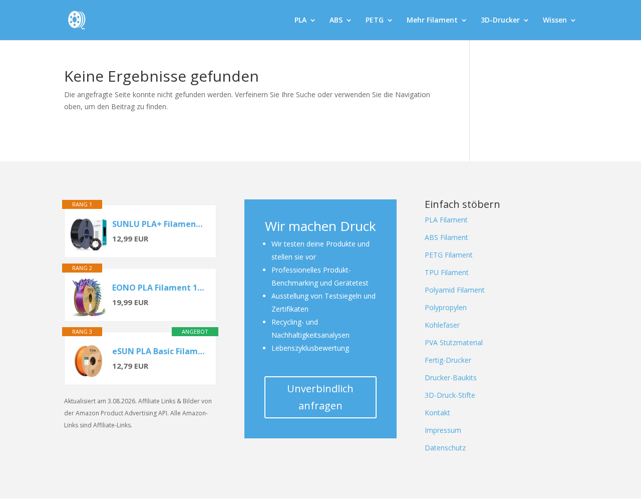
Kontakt (437, 412)
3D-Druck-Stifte (450, 395)
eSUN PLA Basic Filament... (159, 351)
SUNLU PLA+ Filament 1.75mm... (159, 224)
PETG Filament (449, 255)
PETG (375, 21)
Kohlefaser (442, 325)
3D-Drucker (500, 21)
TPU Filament (447, 272)
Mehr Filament (432, 21)
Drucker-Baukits (451, 377)
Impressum (443, 430)
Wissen (555, 21)
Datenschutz (445, 447)
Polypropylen (446, 307)
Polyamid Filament (455, 290)
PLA (300, 21)
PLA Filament (446, 219)
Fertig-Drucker (448, 360)
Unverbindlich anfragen (320, 397)
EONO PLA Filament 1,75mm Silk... (159, 288)
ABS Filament (446, 237)
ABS (336, 21)
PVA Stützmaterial (454, 342)
